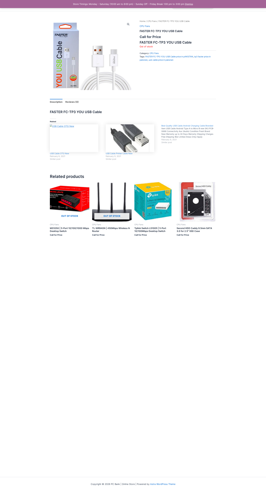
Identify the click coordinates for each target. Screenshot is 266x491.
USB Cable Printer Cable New (119, 153)
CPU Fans (152, 21)
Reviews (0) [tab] (72, 101)
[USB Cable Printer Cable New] (132, 138)
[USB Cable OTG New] (76, 138)
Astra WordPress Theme (162, 484)
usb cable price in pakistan (161, 60)
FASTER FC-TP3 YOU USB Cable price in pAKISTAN (169, 56)
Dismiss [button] (189, 4)
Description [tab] (56, 101)
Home (142, 21)
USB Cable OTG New (59, 153)
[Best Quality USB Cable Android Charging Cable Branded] (189, 134)
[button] (128, 24)
